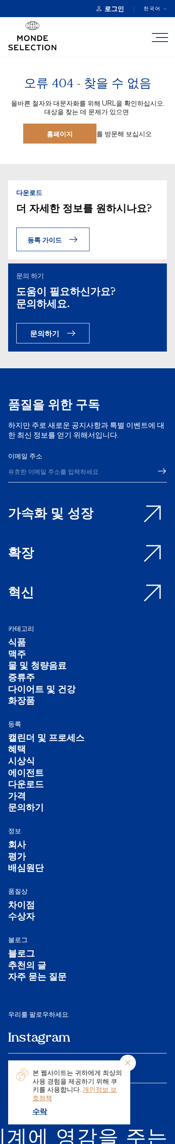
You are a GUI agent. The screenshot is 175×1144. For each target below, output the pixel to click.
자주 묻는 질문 (37, 978)
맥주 (17, 655)
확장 (21, 554)
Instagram (39, 1038)
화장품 (21, 702)
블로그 (18, 940)
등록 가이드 (45, 239)
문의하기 (44, 333)
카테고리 (21, 628)
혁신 (21, 593)
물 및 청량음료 (37, 667)
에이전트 (26, 774)
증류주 (21, 678)
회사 (17, 846)
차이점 (21, 906)
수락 (40, 1110)
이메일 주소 (25, 456)
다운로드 (26, 785)
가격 (17, 797)
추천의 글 (27, 966)
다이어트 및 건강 (42, 690)
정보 (14, 831)
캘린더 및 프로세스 (46, 739)
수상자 (21, 917)
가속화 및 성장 (51, 514)
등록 (14, 724)
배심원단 (26, 869)
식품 (17, 643)
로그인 (114, 8)
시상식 (21, 762)
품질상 (18, 891)
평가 (17, 857)
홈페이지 (60, 133)
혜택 (17, 750)
